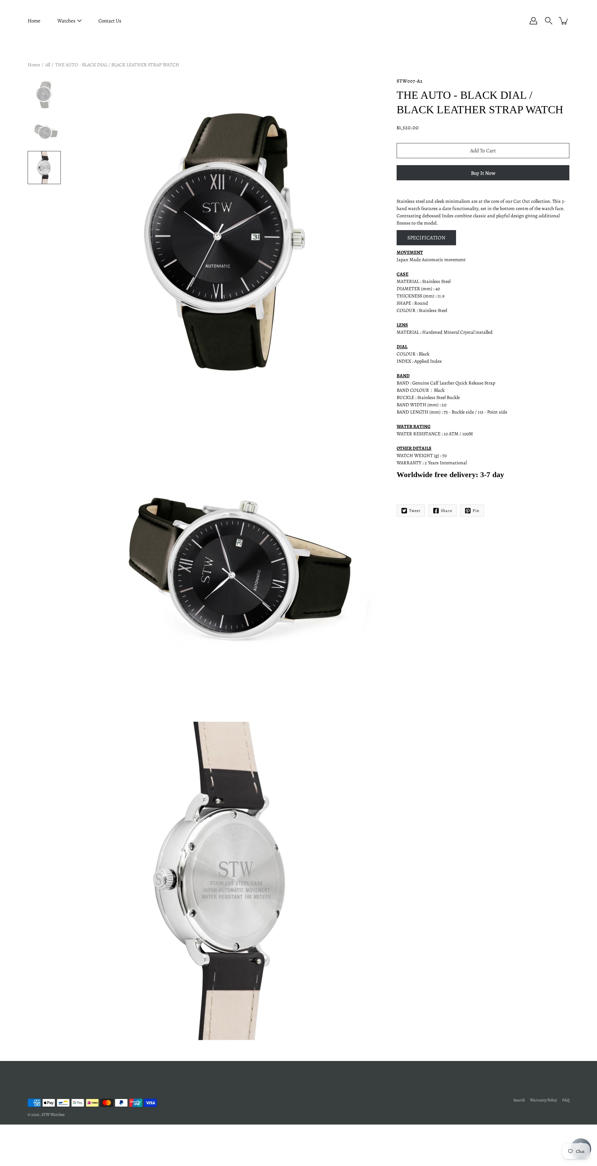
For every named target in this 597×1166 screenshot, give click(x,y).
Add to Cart (483, 150)
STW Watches (53, 1114)
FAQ (565, 1100)
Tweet (414, 510)
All (47, 64)
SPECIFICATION (426, 237)
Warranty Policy (543, 1100)
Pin (476, 510)
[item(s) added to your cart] (563, 20)
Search (519, 1100)
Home (34, 20)
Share (446, 510)
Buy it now (483, 173)
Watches (66, 20)
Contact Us (109, 20)
